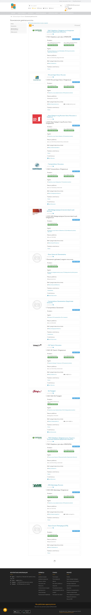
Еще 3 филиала (51, 204)
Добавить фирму (42, 576)
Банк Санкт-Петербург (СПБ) (58, 526)
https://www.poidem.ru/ (53, 421)
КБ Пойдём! (52, 391)
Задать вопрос (76, 39)
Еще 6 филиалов (52, 432)
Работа (46, 8)
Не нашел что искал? (57, 594)
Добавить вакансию (43, 579)
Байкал (68, 576)
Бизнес (22, 16)
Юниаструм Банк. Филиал (57, 75)
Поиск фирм (55, 576)
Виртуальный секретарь (44, 594)
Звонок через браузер (52, 45)
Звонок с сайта (42, 581)
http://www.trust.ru (52, 374)
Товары (40, 8)
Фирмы (34, 8)
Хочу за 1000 (69, 599)
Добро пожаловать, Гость (65, 1)
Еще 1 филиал (51, 158)
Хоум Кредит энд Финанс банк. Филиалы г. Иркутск (62, 116)
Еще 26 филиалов (52, 295)
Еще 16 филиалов (52, 339)
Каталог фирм (16, 16)
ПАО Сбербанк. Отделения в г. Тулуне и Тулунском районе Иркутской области (61, 438)
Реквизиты (40, 585)
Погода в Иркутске (71, 583)
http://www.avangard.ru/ (53, 514)
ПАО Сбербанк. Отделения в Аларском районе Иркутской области (60, 31)
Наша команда (42, 592)
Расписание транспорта (73, 581)
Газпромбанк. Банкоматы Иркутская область (60, 302)
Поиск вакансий (56, 579)
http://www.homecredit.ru (53, 147)
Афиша (52, 8)
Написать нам (41, 583)
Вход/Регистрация (77, 1)
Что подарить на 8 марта (73, 594)
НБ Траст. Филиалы (54, 345)
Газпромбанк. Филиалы (56, 164)
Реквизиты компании (71, 596)
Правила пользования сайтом (66, 612)
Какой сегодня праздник (72, 579)
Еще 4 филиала (51, 479)
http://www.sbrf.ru (52, 63)
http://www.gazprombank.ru (54, 193)
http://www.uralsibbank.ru (54, 284)
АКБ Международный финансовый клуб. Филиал (61, 210)
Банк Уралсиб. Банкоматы (57, 254)
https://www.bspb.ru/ (53, 547)
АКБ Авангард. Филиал (55, 485)
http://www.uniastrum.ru (53, 104)
